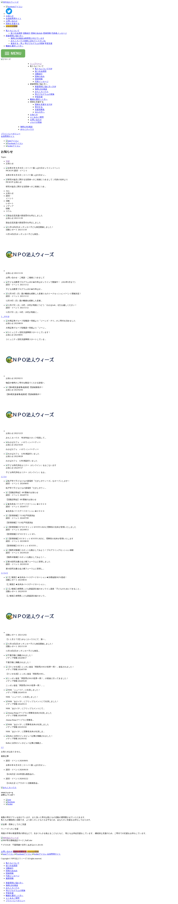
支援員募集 (40, 109)
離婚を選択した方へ (14, 46)
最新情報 (10, 878)
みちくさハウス (28, 41)
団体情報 (47, 33)
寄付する (39, 107)
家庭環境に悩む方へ (14, 36)
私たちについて (12, 31)
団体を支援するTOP (43, 104)
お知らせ (10, 16)
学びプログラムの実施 (34, 43)
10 (8, 316)
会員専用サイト (54, 854)
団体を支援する (12, 24)
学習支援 (48, 43)
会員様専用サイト (13, 18)
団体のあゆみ (37, 33)
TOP (8, 161)
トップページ (36, 64)
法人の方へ (40, 112)
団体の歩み (40, 76)
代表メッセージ (41, 81)
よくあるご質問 (37, 117)
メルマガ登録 (11, 26)
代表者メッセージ (59, 33)
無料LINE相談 (27, 38)
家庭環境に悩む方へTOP (45, 87)
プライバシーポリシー (15, 901)
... (3, 316)
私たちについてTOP (43, 69)
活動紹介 (27, 33)
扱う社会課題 (16, 33)
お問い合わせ (11, 21)
